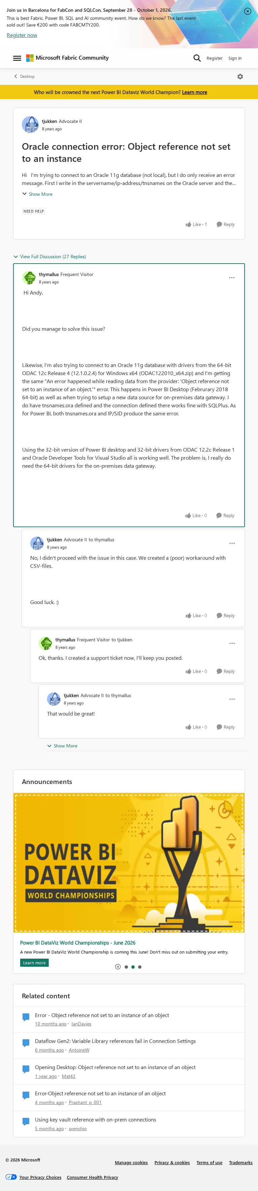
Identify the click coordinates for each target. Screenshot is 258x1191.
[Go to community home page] (67, 58)
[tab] (126, 966)
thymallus (49, 274)
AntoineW (79, 1050)
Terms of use (209, 1162)
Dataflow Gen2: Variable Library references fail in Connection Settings (115, 1041)
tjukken (49, 121)
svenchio (78, 1128)
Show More (40, 194)
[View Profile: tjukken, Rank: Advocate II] (30, 124)
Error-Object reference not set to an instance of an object (100, 1093)
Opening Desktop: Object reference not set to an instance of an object (115, 1067)
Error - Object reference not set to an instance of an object (102, 1015)
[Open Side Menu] (17, 58)
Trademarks (241, 1162)
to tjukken (122, 639)
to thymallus (101, 539)
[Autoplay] (118, 966)
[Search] (197, 58)
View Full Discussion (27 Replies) (53, 256)
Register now (22, 34)
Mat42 (69, 1076)
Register (215, 58)
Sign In (235, 58)
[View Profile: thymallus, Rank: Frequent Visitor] (29, 277)
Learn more (194, 92)
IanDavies (81, 1023)
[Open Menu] (240, 76)
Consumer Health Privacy (92, 1177)
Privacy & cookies (172, 1162)
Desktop (27, 76)
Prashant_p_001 (85, 1102)
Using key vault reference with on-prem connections (95, 1119)
